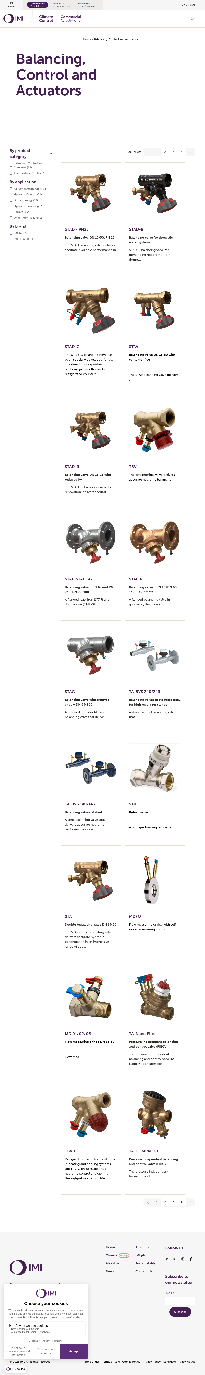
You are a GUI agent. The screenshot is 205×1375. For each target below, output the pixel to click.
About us (112, 1263)
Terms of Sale (111, 1361)
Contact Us (143, 1271)
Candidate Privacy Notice (179, 1361)
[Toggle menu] (199, 18)
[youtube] (174, 1259)
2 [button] (165, 152)
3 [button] (173, 152)
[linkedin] (166, 1259)
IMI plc (140, 1255)
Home (87, 39)
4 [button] (182, 152)
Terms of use (91, 1361)
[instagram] (182, 1259)
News (110, 1271)
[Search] (192, 18)
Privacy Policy (152, 1361)
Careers (111, 1255)
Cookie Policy (131, 1361)
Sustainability (145, 1263)
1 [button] (157, 152)
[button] (148, 152)
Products (142, 1247)
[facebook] (190, 1259)
